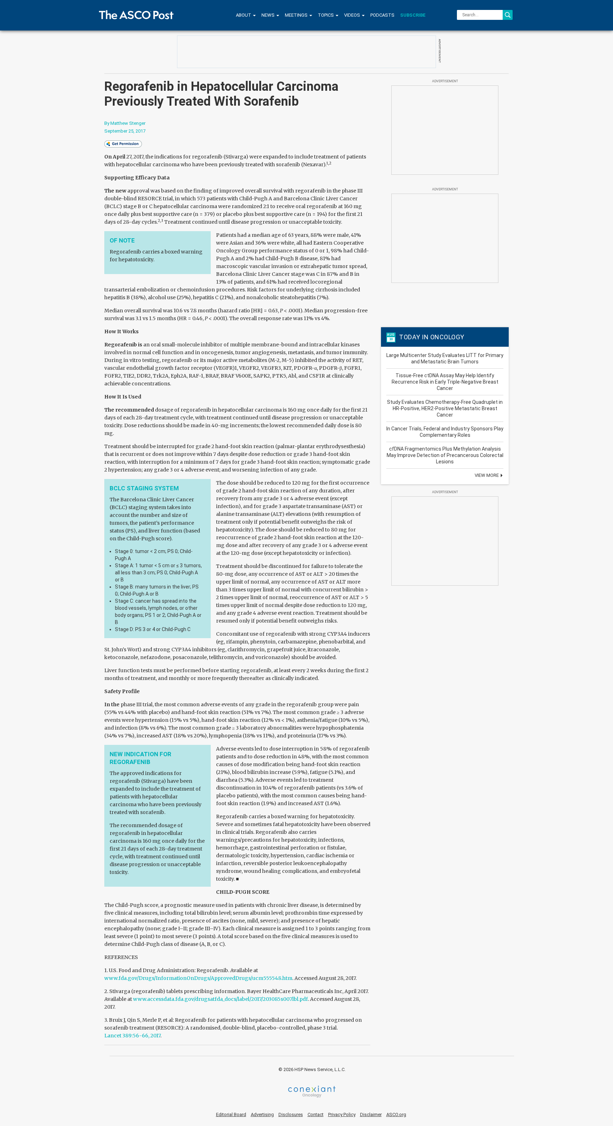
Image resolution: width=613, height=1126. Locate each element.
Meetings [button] (297, 15)
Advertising (262, 1114)
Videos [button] (352, 15)
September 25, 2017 (124, 131)
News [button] (268, 15)
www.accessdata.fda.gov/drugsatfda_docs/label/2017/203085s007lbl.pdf (220, 999)
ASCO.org (396, 1114)
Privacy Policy (341, 1114)
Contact (316, 1114)
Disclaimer (371, 1114)
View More (487, 475)
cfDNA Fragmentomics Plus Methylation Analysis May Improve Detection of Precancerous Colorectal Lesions (445, 455)
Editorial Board (231, 1114)
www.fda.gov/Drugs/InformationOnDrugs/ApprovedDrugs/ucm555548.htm (198, 978)
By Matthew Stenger (124, 123)
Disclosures (290, 1114)
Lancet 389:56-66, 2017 (132, 1035)
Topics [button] (326, 15)
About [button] (244, 15)
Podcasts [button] (382, 15)
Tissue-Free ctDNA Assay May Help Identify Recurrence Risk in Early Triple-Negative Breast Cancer (445, 382)
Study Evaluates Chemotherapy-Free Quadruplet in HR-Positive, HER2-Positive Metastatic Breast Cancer (445, 408)
